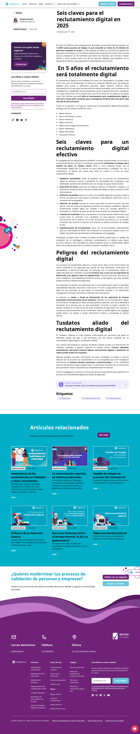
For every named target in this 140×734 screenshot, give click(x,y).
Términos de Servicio (95, 721)
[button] (50, 4)
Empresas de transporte (55, 675)
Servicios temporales (58, 680)
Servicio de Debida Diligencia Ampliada (38, 706)
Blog (41, 4)
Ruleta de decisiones (58, 709)
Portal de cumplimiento (55, 699)
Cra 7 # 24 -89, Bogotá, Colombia (84, 651)
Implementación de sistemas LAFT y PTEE (38, 687)
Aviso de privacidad (77, 667)
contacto (68, 372)
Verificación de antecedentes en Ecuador (37, 699)
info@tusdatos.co (17, 651)
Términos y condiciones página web (77, 688)
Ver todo (103, 434)
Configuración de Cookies (114, 721)
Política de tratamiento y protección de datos (77, 673)
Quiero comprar (115, 583)
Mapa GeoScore (56, 705)
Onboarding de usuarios (56, 668)
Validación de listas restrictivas (38, 675)
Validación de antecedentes (36, 668)
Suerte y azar (55, 684)
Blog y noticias (55, 694)
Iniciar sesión (107, 3)
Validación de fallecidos (36, 681)
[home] (13, 4)
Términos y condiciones (74, 681)
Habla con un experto (115, 577)
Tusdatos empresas (38, 693)
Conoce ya (21, 64)
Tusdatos (111, 233)
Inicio (24, 4)
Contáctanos (126, 3)
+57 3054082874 (47, 651)
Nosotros (33, 4)
